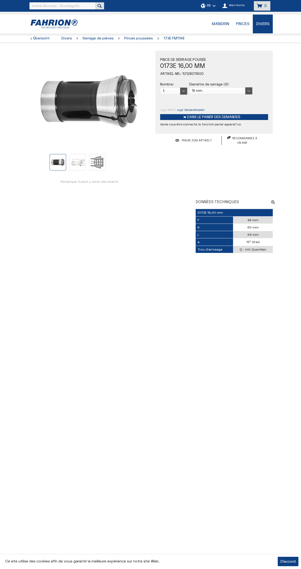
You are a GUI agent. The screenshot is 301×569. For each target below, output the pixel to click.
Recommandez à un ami (244, 140)
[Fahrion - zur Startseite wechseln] (66, 24)
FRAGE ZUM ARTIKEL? (196, 140)
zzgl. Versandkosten (190, 110)
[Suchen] (99, 5)
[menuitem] (66, 5)
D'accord (288, 561)
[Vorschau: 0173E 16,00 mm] (58, 162)
